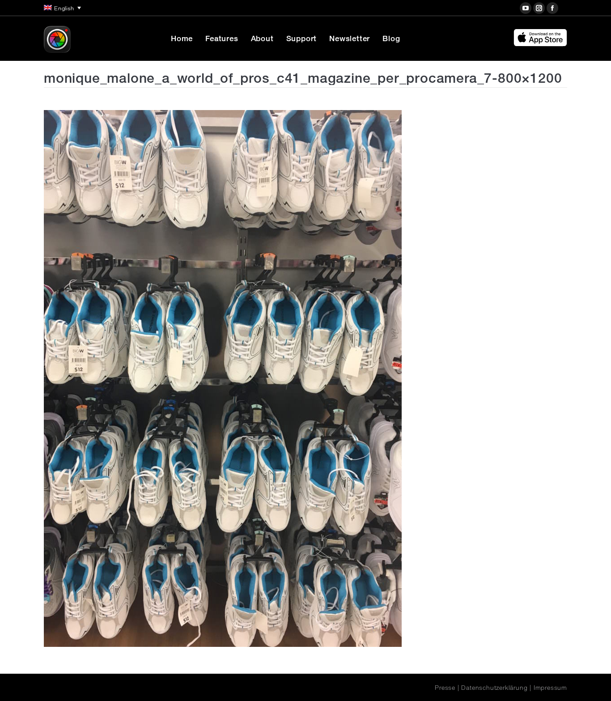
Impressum (550, 688)
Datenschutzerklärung (494, 688)
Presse (445, 688)
